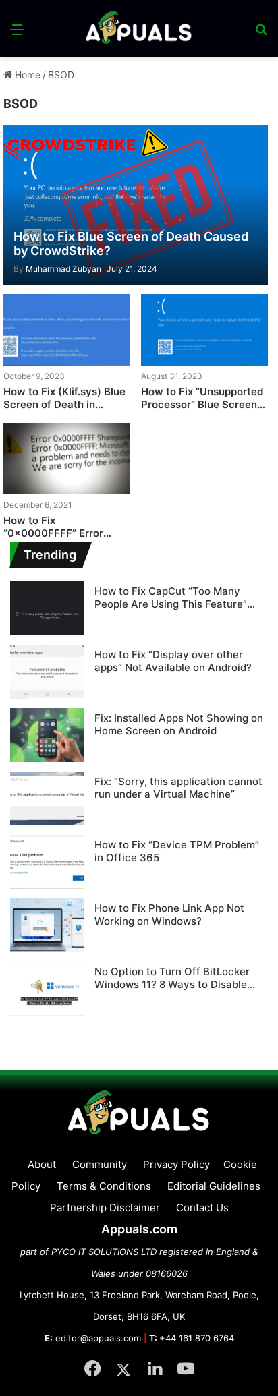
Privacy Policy (176, 1164)
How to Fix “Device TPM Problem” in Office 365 (176, 851)
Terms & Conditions (104, 1186)
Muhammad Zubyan (57, 269)
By (19, 269)
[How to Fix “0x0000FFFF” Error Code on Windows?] (66, 458)
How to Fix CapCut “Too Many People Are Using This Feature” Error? (170, 598)
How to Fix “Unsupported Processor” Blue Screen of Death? (202, 404)
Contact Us (202, 1207)
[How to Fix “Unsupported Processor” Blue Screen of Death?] (204, 330)
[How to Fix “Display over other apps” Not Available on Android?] (47, 672)
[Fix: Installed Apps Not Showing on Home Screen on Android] (47, 735)
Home (26, 74)
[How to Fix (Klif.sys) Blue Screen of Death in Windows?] (66, 330)
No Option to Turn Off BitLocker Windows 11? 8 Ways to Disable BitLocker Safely (172, 978)
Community (99, 1164)
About (42, 1164)
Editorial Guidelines (213, 1186)
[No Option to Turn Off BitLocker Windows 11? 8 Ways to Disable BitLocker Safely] (47, 989)
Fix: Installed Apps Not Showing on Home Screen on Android (178, 724)
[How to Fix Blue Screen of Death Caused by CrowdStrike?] (135, 205)
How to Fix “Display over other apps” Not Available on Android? (173, 661)
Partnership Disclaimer (105, 1207)
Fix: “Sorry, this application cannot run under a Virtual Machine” (178, 788)
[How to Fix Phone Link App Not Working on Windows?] (47, 925)
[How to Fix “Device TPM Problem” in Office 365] (47, 862)
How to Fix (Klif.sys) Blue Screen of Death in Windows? (64, 404)
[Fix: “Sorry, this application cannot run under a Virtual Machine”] (47, 798)
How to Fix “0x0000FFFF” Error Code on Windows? (53, 533)
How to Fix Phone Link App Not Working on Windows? (169, 915)
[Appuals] (139, 28)
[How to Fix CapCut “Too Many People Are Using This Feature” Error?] (47, 608)
